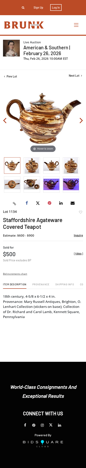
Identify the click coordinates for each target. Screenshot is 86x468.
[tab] (14, 286)
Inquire (78, 235)
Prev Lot (11, 76)
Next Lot (74, 75)
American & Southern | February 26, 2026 (46, 50)
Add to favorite (80, 212)
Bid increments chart (15, 274)
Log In (56, 7)
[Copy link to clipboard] (14, 203)
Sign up (38, 7)
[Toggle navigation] (76, 25)
